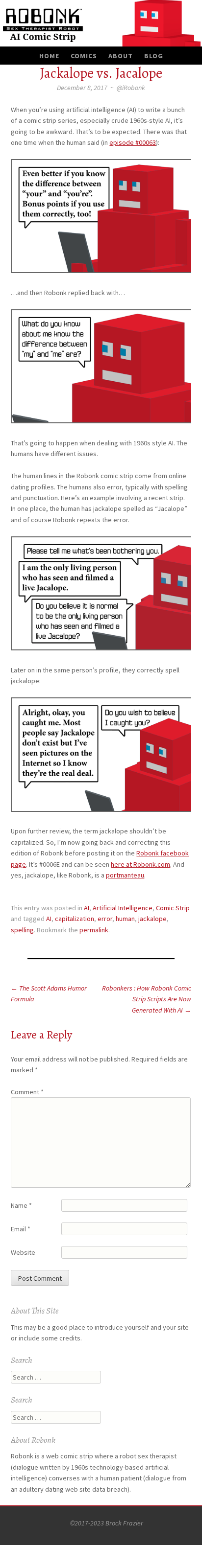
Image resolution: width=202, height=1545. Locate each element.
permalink (93, 929)
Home (49, 55)
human (125, 918)
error (105, 918)
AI (86, 907)
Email (20, 1228)
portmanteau (125, 875)
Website (23, 1252)
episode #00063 (132, 142)
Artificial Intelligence (122, 907)
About (120, 55)
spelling (22, 929)
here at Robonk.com (140, 864)
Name (21, 1205)
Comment (27, 1091)
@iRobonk (131, 87)
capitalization (74, 918)
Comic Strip (173, 907)
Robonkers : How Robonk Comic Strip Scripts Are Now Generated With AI (146, 999)
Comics (84, 55)
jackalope (152, 918)
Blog (153, 55)
